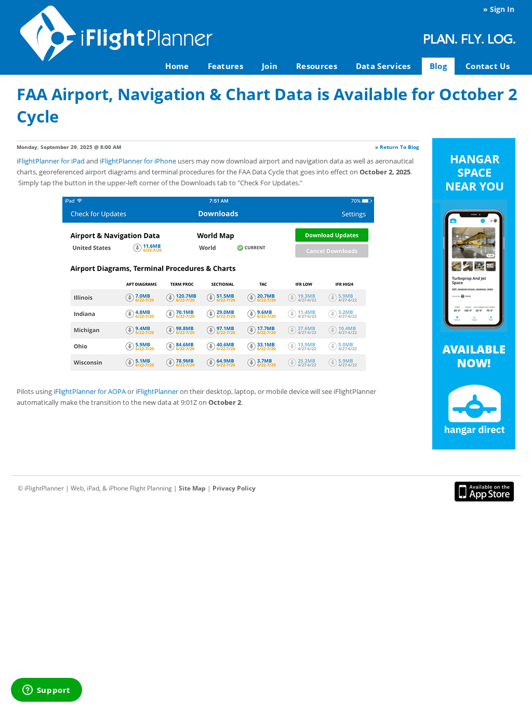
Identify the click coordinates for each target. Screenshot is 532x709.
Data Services (383, 66)
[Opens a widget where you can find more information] (46, 691)
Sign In (502, 9)
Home (177, 66)
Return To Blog (399, 147)
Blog (438, 66)
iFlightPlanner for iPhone (138, 161)
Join (269, 66)
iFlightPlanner (157, 391)
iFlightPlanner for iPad (51, 161)
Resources (316, 66)
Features (225, 66)
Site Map (192, 488)
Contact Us (488, 66)
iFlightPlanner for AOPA (90, 391)
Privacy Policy (234, 488)
